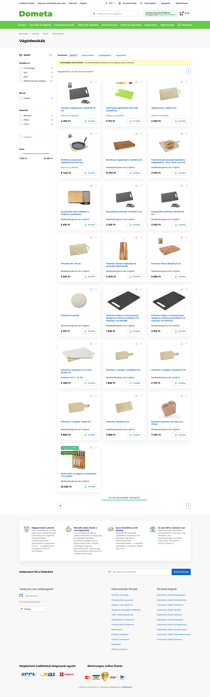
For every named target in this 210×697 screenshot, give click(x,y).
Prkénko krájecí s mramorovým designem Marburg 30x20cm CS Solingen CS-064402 (168, 318)
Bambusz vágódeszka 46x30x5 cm (124, 160)
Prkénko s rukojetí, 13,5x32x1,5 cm (168, 370)
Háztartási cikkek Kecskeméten (172, 629)
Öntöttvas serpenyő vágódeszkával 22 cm (72, 161)
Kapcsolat (72, 3)
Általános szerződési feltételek (126, 610)
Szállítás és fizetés (26, 3)
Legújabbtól (121, 55)
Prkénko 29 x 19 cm (71, 263)
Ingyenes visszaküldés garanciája (51, 3)
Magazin (83, 3)
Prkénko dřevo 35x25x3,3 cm (166, 263)
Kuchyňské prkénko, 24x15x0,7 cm (124, 211)
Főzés (45, 34)
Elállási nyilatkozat (120, 639)
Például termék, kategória (109, 14)
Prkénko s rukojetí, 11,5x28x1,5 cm (123, 370)
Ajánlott (73, 55)
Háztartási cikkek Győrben (169, 615)
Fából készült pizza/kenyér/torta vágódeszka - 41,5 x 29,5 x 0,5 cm (168, 161)
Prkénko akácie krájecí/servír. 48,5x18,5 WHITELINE (121, 264)
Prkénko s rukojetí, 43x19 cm (76, 421)
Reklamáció (117, 629)
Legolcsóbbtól (87, 55)
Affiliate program (119, 649)
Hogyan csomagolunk (121, 605)
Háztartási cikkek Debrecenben (172, 600)
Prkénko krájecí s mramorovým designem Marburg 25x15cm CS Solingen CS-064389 (122, 318)
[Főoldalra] (35, 14)
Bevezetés (23, 34)
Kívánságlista (150, 3)
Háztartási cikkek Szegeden (170, 620)
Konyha (35, 34)
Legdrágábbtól (104, 55)
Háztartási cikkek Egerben (169, 639)
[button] (96, 81)
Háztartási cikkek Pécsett (169, 610)
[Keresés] (94, 14)
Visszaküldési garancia (122, 600)
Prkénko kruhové (70, 315)
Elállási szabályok (119, 634)
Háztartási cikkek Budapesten (171, 595)
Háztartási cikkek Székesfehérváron (174, 634)
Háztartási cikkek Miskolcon (170, 605)
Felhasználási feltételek (122, 624)
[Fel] (60, 505)
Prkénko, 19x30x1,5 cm (117, 421)
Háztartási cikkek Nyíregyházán (172, 624)
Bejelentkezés (182, 3)
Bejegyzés (165, 3)
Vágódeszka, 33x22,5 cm (163, 108)
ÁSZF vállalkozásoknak (122, 615)
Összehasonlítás (130, 3)
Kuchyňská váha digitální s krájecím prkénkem (75, 212)
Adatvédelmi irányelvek (122, 620)
